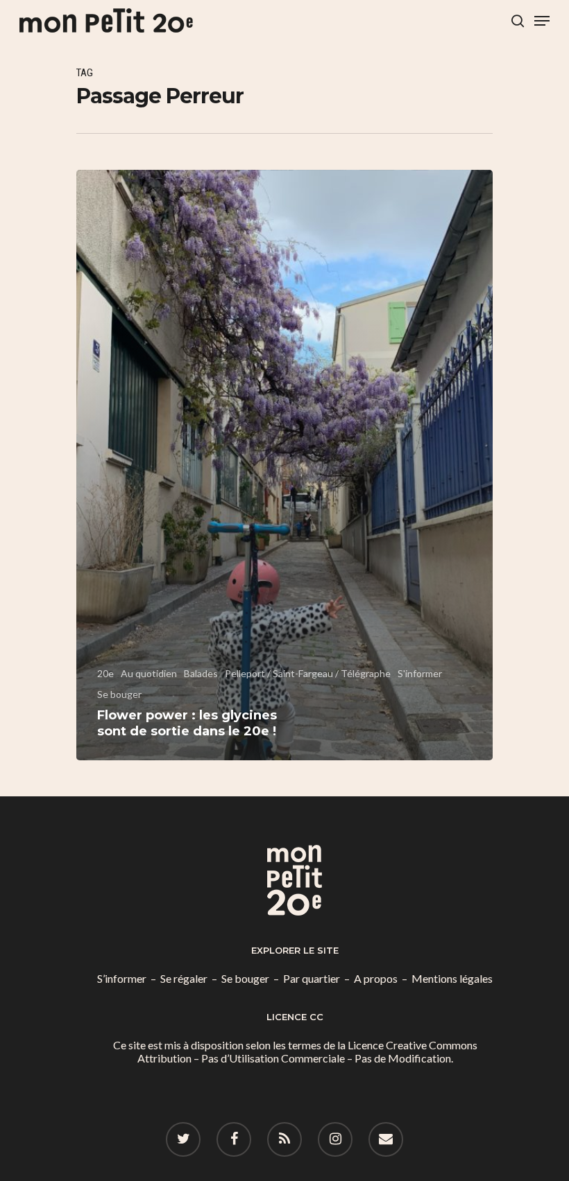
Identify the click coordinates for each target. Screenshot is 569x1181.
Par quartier (311, 978)
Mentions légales (452, 978)
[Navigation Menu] (542, 21)
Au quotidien (149, 673)
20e (105, 673)
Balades (201, 673)
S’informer (121, 978)
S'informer (420, 673)
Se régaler (183, 978)
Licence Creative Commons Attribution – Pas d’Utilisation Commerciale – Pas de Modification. (307, 1051)
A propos (376, 978)
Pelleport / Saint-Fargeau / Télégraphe (308, 673)
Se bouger (119, 694)
